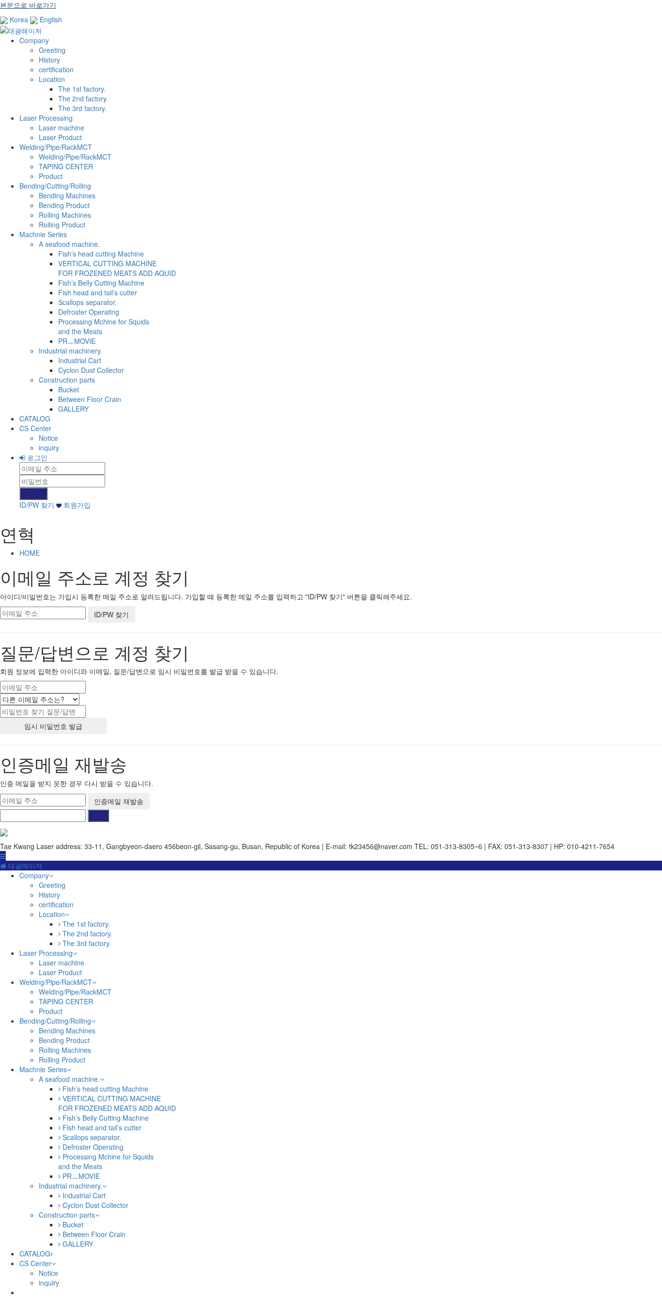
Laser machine (61, 127)
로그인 (36, 457)
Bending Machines (67, 195)
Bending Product (64, 205)
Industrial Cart (79, 360)
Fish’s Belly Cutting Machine (101, 283)
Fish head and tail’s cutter (97, 292)
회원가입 (76, 505)
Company (34, 40)
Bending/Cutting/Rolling (55, 186)
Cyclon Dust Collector (91, 370)
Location (52, 79)
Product (51, 176)
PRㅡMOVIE (76, 341)
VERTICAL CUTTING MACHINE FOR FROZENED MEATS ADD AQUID (117, 268)
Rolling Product (62, 224)
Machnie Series (43, 234)
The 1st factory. (82, 89)
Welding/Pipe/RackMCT (55, 147)
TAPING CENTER (66, 166)
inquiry (49, 447)
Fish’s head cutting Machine (101, 253)
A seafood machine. (69, 244)
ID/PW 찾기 (36, 505)
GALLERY (73, 409)
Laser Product (60, 137)
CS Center (35, 428)
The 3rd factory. (82, 108)
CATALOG (34, 418)
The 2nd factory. (83, 98)
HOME (29, 553)
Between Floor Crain (89, 399)
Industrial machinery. (70, 350)
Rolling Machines (65, 215)
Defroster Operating (88, 312)
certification (56, 69)
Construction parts (67, 380)
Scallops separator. (87, 302)
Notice (48, 438)
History (49, 59)
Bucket (68, 389)
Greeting (52, 50)
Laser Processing (46, 118)
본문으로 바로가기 (28, 5)
